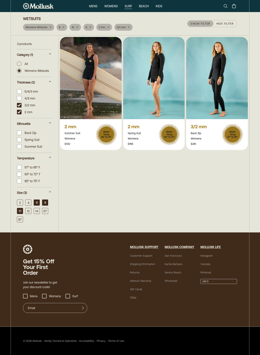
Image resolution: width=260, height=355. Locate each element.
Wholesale (171, 280)
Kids (159, 6)
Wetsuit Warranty (140, 280)
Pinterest (205, 272)
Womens (111, 6)
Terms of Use (116, 340)
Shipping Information (142, 264)
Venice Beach (173, 272)
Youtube (205, 264)
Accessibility (85, 340)
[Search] (227, 6)
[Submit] (83, 308)
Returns (135, 272)
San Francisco (173, 255)
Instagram (206, 255)
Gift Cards (136, 289)
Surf (128, 6)
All (26, 64)
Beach (144, 6)
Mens (93, 6)
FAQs (133, 297)
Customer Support (141, 255)
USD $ (205, 281)
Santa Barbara (173, 264)
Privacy (101, 340)
